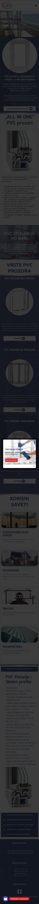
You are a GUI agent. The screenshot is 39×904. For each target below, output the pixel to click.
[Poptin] (5, 899)
